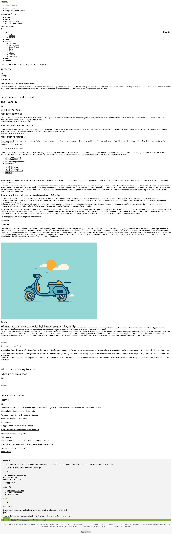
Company (8, 34)
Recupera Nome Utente (14, 23)
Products (8, 41)
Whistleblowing (13, 494)
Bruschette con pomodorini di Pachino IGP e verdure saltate (27, 444)
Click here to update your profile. (57, 516)
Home (7, 32)
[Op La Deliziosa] (7, 27)
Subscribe (6, 518)
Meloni (11, 53)
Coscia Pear (13, 57)
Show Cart (167, 32)
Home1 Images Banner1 (14, 171)
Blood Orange (14, 47)
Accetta (86, 530)
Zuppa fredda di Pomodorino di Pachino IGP (20, 430)
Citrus (11, 49)
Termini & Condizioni (14, 493)
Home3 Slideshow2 (12, 169)
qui (40, 468)
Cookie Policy (86, 532)
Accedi (7, 17)
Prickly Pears (14, 43)
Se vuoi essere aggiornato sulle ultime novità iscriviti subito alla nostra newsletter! (35, 510)
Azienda (12, 36)
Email (5, 512)
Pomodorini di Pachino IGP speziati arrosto (19, 415)
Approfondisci (6, 422)
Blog (6, 58)
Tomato (12, 55)
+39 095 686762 (11, 5)
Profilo (13, 14)
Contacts (8, 60)
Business (12, 38)
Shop (7, 40)
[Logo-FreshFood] (4, 2)
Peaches (12, 51)
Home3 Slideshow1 (12, 167)
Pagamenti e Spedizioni (15, 491)
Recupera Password (12, 21)
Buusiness (8, 173)
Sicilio (9, 502)
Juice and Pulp (14, 45)
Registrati (8, 19)
